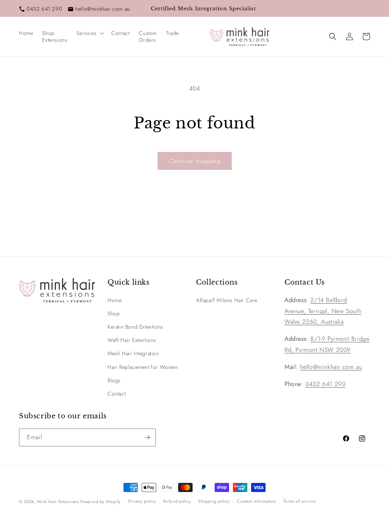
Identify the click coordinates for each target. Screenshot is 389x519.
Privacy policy (142, 501)
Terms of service (299, 501)
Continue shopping (194, 161)
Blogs (114, 380)
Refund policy (177, 501)
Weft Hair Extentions (132, 340)
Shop (114, 313)
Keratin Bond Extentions (135, 327)
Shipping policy (214, 501)
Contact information (256, 501)
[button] (89, 33)
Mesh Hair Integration (133, 353)
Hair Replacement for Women (143, 367)
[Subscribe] (147, 437)
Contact (117, 393)
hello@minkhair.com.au (102, 9)
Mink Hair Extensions (58, 501)
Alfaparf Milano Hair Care (227, 300)
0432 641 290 (44, 9)
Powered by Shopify (101, 501)
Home (115, 300)
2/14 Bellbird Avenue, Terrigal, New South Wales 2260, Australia (323, 311)
